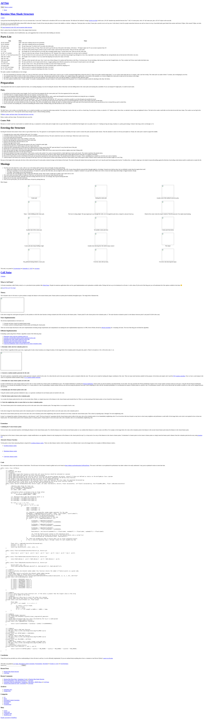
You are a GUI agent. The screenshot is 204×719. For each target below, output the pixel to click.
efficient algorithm (106, 327)
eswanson (37, 268)
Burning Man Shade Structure (17, 13)
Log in (5, 710)
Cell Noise (6, 272)
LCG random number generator (32, 377)
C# (14, 663)
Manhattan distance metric (10, 451)
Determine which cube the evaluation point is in (16, 336)
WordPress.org (7, 715)
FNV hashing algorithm (179, 376)
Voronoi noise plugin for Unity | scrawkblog (15, 683)
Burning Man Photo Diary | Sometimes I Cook (15, 679)
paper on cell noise (108, 658)
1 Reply (3, 17)
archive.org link (93, 20)
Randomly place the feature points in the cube (15, 340)
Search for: (3, 665)
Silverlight (45, 663)
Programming (38, 663)
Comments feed (8, 713)
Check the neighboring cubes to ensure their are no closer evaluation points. (23, 343)
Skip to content (8, 7)
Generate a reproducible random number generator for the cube (19, 338)
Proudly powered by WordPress (9, 717)
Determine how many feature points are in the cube (16, 339)
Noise (16, 663)
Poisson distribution (88, 383)
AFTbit (5, 3)
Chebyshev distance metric (10, 456)
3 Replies (3, 276)
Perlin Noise (46, 285)
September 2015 (8, 689)
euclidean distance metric (37, 443)
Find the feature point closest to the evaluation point (17, 342)
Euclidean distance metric (10, 445)
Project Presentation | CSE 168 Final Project (15, 680)
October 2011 (7, 691)
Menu (2, 7)
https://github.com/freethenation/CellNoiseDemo (77, 465)
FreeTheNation (64, 663)
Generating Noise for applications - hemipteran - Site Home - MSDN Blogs (23, 682)
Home (5, 10)
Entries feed (7, 712)
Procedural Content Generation (27, 663)
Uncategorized (17, 268)
